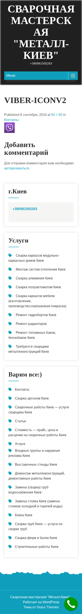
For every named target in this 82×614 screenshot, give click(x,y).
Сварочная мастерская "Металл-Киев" (41, 32)
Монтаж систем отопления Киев (41, 269)
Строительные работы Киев (36, 546)
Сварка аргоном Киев (32, 398)
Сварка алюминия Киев (34, 278)
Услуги (20, 444)
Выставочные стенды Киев (36, 464)
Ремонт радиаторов (31, 324)
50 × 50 (56, 115)
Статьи (20, 421)
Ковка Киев (23, 515)
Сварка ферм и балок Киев (36, 538)
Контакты (11, 120)
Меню (10, 75)
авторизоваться (16, 168)
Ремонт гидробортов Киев (36, 315)
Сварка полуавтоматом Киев (38, 287)
